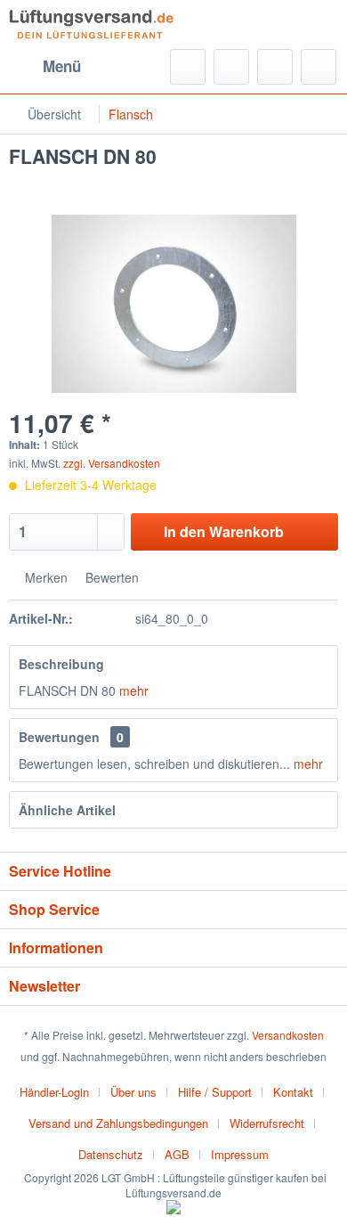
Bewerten (110, 577)
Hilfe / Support (215, 1091)
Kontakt (293, 1091)
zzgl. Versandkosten (111, 462)
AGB (177, 1154)
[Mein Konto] (275, 67)
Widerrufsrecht (267, 1123)
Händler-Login (54, 1091)
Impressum (240, 1154)
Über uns (133, 1091)
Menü (62, 66)
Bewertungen (59, 737)
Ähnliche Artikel (67, 810)
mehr (132, 690)
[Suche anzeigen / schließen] (188, 67)
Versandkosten (288, 1034)
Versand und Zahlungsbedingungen (118, 1123)
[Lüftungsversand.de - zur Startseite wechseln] (91, 24)
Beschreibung (61, 664)
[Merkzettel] (231, 67)
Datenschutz (110, 1154)
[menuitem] (45, 67)
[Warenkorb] (318, 67)
